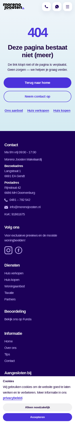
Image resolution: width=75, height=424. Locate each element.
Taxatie (9, 293)
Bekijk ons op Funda (17, 319)
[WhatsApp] (56, 6)
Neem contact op (37, 96)
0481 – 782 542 (19, 200)
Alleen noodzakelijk (37, 407)
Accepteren (37, 417)
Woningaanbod (14, 286)
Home (8, 341)
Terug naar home (37, 83)
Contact (9, 361)
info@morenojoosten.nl (25, 207)
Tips (7, 354)
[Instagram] (8, 250)
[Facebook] (18, 250)
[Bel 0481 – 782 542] (46, 6)
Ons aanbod (14, 110)
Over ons (10, 348)
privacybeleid (12, 398)
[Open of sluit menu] (67, 6)
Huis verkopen (38, 110)
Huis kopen (61, 110)
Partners (10, 299)
